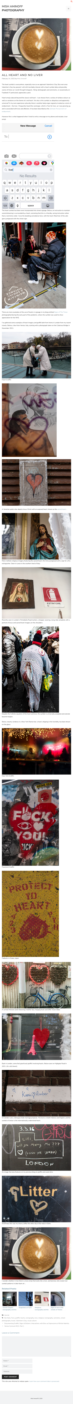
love (36, 1318)
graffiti (17, 1318)
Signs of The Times (60, 312)
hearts (23, 1318)
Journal (6, 1315)
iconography (30, 1318)
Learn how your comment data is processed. (44, 1381)
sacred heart (61, 509)
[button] (72, 2)
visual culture (32, 1321)
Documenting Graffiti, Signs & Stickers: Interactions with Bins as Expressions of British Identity (36, 1323)
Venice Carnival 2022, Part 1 (14, 1326)
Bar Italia (7, 1318)
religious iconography (45, 1318)
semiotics (57, 1318)
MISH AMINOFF (12, 6)
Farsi (13, 1318)
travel (13, 1321)
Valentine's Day (21, 1321)
